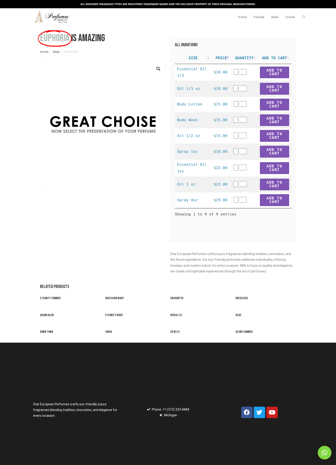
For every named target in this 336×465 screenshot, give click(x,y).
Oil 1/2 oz (188, 136)
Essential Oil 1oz (192, 167)
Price (221, 58)
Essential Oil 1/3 (192, 72)
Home (44, 52)
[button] (324, 453)
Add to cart (275, 72)
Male (56, 52)
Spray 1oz (187, 151)
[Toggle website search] (304, 16)
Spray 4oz (187, 200)
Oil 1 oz (186, 184)
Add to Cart (274, 58)
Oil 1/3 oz (188, 88)
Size (193, 58)
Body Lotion (189, 104)
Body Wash (187, 120)
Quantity (244, 58)
